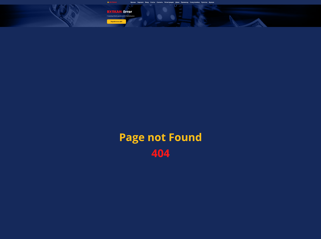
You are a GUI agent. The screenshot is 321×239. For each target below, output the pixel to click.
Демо (177, 2)
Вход (147, 2)
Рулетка (204, 2)
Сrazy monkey (195, 2)
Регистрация (169, 2)
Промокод (184, 2)
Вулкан (133, 2)
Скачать (160, 2)
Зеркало (140, 2)
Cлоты (152, 2)
